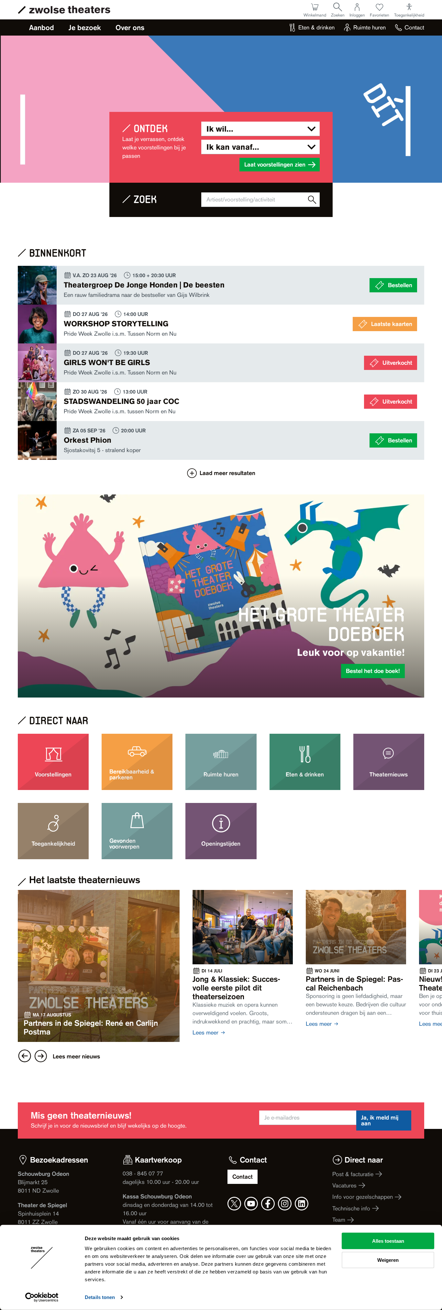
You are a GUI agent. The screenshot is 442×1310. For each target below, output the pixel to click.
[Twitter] (234, 1203)
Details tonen (100, 1297)
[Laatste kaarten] (221, 324)
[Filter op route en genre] (260, 129)
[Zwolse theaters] (69, 9)
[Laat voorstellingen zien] (312, 199)
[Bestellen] (221, 285)
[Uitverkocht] (221, 362)
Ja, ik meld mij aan (379, 1120)
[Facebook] (268, 1203)
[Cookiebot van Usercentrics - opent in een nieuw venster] (42, 1297)
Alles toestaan (388, 1241)
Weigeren (388, 1259)
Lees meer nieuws (76, 1056)
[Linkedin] (301, 1203)
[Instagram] (285, 1203)
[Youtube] (251, 1203)
